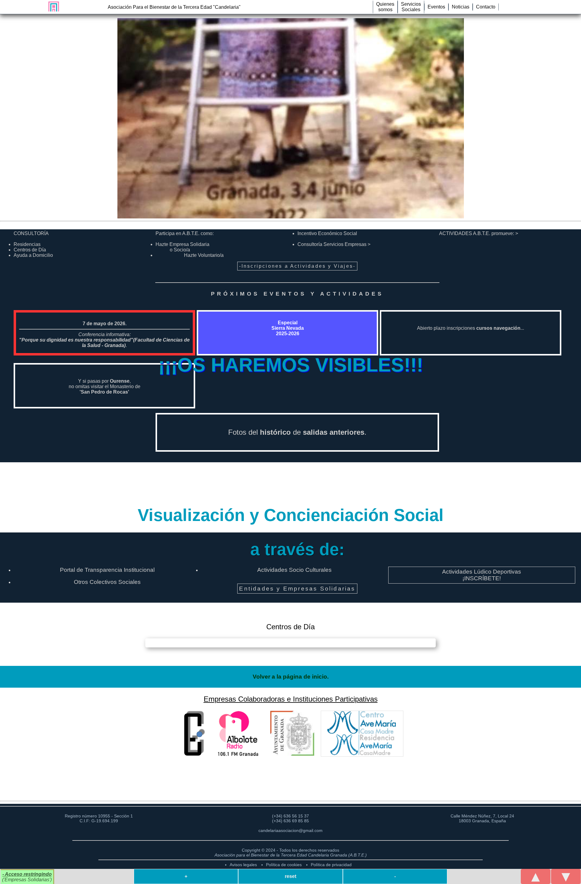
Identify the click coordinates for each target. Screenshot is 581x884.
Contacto (485, 6)
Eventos (436, 6)
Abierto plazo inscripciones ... (470, 328)
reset (290, 876)
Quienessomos (385, 7)
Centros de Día (30, 249)
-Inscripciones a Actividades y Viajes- (297, 266)
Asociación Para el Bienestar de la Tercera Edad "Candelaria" (174, 7)
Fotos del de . (297, 432)
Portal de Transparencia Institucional (107, 570)
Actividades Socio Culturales (294, 570)
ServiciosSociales (411, 7)
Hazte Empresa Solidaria (182, 247)
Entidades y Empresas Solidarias (297, 588)
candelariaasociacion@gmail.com (290, 830)
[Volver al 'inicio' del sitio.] (52, 6)
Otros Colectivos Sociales (107, 582)
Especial (287, 328)
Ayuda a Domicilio (33, 255)
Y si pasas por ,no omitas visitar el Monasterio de (104, 386)
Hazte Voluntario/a (204, 255)
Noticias (460, 6)
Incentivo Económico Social (327, 233)
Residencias (27, 244)
